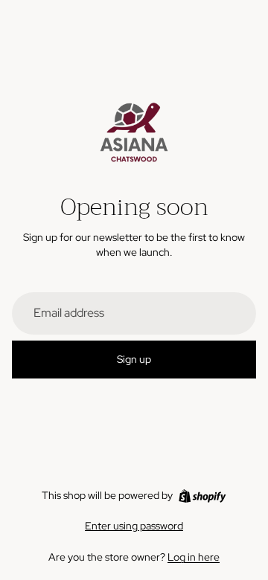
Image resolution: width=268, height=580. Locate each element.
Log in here (194, 557)
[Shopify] (202, 496)
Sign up (134, 359)
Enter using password (134, 525)
